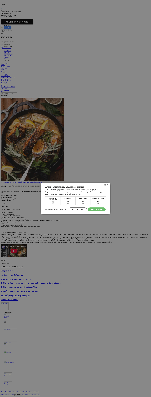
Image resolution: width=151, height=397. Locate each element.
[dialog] (75, 198)
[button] (55, 209)
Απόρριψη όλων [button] (77, 209)
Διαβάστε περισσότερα (74, 194)
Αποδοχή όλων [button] (96, 209)
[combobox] (105, 185)
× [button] (107, 185)
